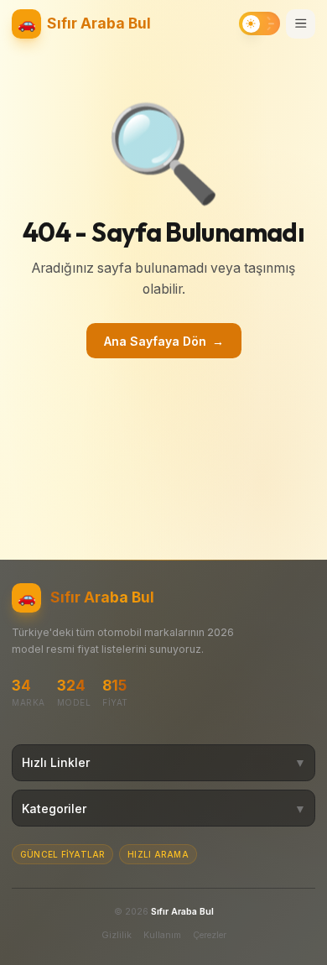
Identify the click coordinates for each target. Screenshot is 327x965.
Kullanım (162, 935)
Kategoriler (164, 808)
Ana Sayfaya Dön (164, 341)
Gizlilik (116, 935)
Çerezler (209, 935)
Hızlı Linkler (164, 762)
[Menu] (300, 24)
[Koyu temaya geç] (259, 23)
